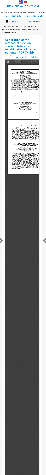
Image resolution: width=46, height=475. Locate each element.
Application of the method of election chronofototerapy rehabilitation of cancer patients (20, 29)
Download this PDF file (25, 57)
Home (4, 26)
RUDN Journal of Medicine (23, 9)
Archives (34, 21)
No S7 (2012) (20, 26)
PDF (15, 33)
